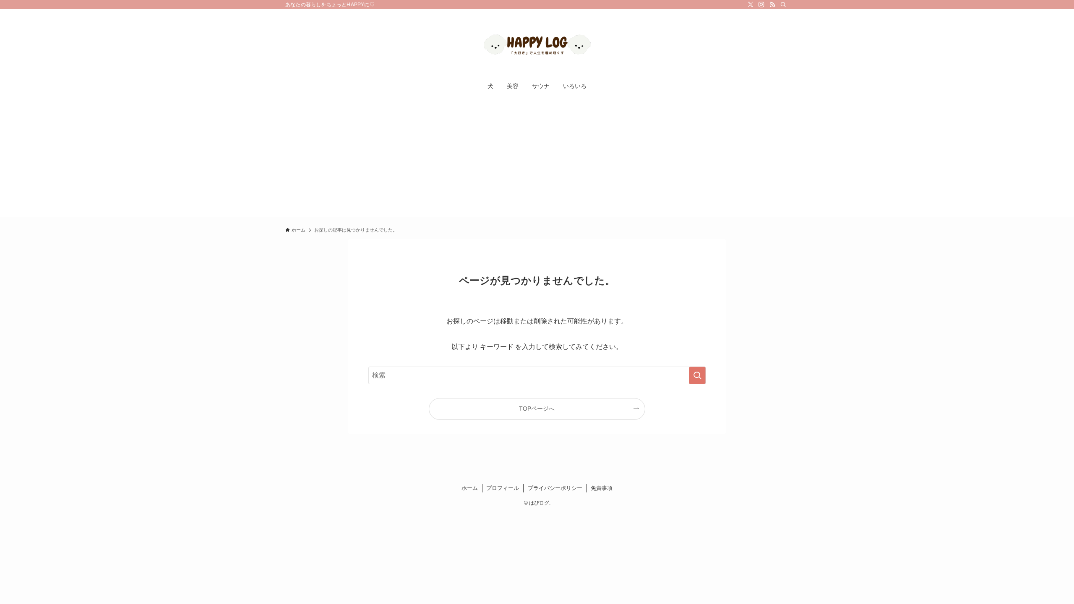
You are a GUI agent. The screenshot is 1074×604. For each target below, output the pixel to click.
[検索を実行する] (697, 375)
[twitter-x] (750, 4)
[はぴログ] (537, 44)
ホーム (469, 488)
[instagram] (761, 4)
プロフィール (502, 488)
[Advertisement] (537, 158)
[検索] (783, 4)
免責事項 (602, 488)
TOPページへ (537, 408)
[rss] (772, 4)
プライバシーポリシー (555, 488)
